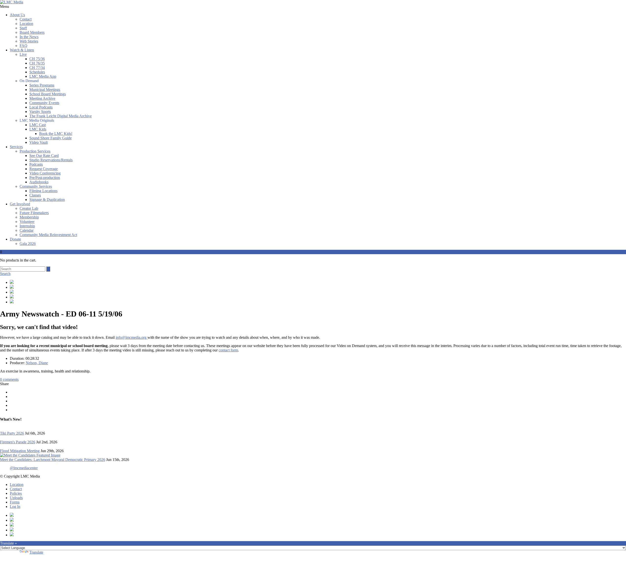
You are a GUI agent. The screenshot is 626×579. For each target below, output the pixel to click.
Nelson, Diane (37, 363)
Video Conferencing (45, 173)
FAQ (23, 46)
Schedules (37, 72)
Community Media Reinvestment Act (48, 235)
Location (26, 24)
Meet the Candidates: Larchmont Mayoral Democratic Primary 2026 (52, 460)
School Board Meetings (47, 94)
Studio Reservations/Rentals (51, 160)
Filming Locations (43, 191)
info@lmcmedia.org (131, 337)
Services (16, 147)
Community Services (36, 186)
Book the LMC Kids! (55, 133)
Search (5, 274)
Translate (36, 552)
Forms (15, 502)
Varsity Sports (40, 111)
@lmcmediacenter (24, 468)
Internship (27, 226)
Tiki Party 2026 (12, 433)
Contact (26, 19)
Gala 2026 (28, 243)
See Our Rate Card (44, 155)
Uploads (16, 498)
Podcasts (36, 164)
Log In (15, 506)
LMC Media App (42, 76)
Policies (16, 493)
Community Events (44, 103)
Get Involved (20, 204)
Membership (29, 217)
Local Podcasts (41, 107)
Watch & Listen (22, 50)
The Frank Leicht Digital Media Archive (60, 116)
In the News (29, 37)
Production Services (35, 151)
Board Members (32, 32)
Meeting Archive (42, 98)
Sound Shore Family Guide (50, 138)
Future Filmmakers (34, 213)
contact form (228, 350)
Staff (23, 28)
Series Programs (41, 85)
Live (23, 54)
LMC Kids (37, 129)
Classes (35, 195)
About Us (17, 15)
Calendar (27, 230)
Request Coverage (43, 169)
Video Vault (38, 142)
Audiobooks (38, 182)
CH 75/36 (37, 59)
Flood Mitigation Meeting (20, 451)
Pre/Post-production (44, 177)
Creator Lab (29, 208)
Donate (15, 239)
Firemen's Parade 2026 (17, 442)
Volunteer (27, 221)
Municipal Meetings (44, 89)
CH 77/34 (37, 68)
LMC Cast (37, 125)
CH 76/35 (37, 63)
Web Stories (29, 41)
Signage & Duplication (47, 199)
